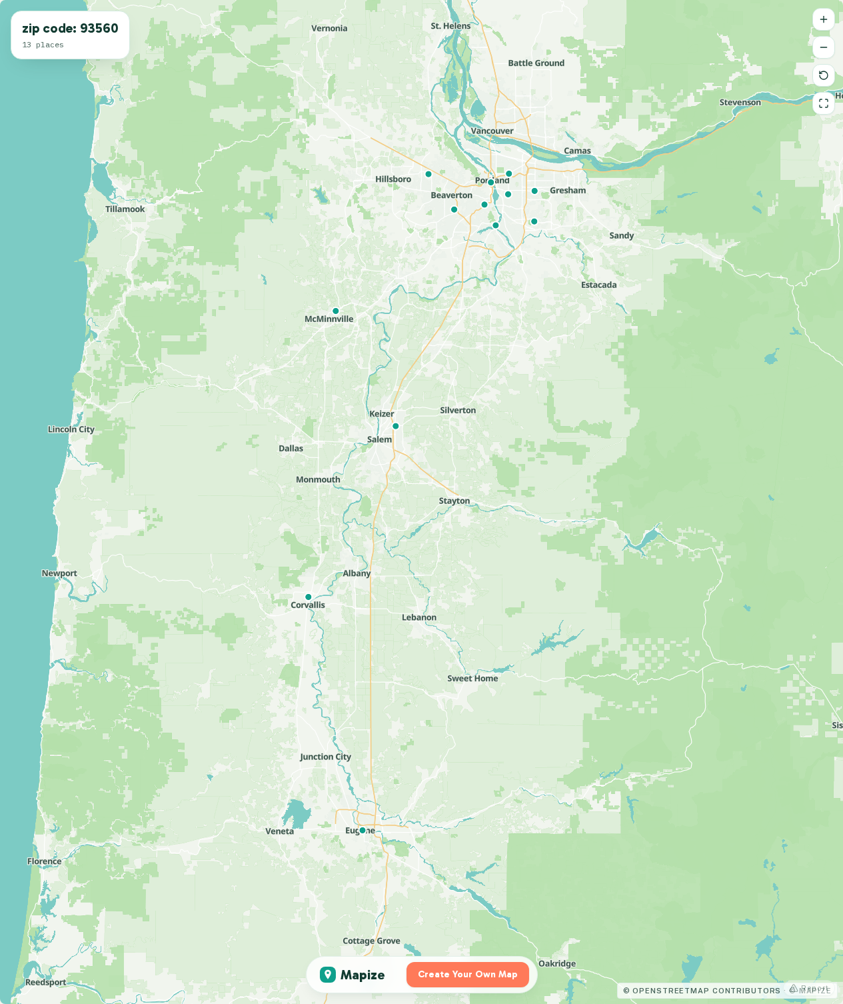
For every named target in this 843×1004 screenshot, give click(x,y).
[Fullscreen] (823, 103)
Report (815, 988)
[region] (421, 502)
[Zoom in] (823, 19)
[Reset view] (823, 75)
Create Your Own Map (468, 974)
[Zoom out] (823, 47)
